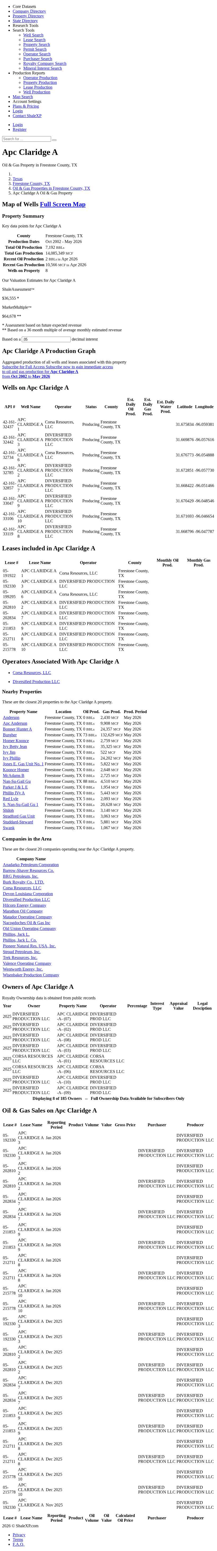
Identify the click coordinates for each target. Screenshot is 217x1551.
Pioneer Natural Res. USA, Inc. (29, 946)
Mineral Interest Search (42, 68)
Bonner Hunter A (17, 729)
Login (18, 124)
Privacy (19, 1535)
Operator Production (40, 77)
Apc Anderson (15, 723)
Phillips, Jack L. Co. (20, 940)
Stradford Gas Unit (19, 816)
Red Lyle (10, 798)
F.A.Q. (18, 1544)
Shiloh (8, 810)
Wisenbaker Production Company (31, 975)
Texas (17, 178)
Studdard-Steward (18, 822)
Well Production (36, 92)
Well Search (33, 35)
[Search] (54, 140)
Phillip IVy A (14, 793)
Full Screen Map (62, 204)
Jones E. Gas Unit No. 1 (23, 764)
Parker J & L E (15, 787)
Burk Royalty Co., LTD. (23, 882)
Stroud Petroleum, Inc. (21, 951)
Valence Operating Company (27, 963)
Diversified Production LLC (36, 681)
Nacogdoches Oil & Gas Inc (26, 922)
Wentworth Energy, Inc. (23, 969)
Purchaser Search (37, 58)
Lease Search (34, 39)
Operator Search (37, 54)
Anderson (11, 717)
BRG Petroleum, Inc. (20, 876)
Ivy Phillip (11, 758)
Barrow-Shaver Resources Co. (28, 870)
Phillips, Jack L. (16, 934)
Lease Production (37, 87)
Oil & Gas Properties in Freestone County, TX (51, 188)
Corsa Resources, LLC (32, 672)
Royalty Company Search (44, 63)
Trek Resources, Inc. (20, 957)
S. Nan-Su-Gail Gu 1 (20, 804)
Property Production (40, 82)
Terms (18, 1539)
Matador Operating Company (27, 917)
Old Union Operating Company (29, 928)
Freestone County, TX (31, 183)
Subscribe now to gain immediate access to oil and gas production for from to (57, 372)
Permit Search (35, 49)
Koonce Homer (16, 769)
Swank (9, 827)
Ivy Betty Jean (15, 746)
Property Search (36, 44)
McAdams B (13, 775)
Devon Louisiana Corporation (28, 893)
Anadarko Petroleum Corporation (31, 864)
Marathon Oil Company (23, 911)
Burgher (10, 735)
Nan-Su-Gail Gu (17, 781)
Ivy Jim (9, 752)
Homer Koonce (16, 740)
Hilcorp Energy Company (24, 905)
